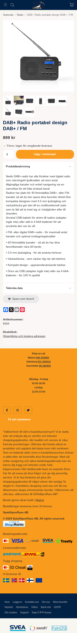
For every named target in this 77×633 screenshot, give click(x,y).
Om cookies (11, 612)
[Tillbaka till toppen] (65, 624)
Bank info (46, 607)
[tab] (38, 167)
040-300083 (42, 357)
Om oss (46, 602)
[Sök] (12, 5)
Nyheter (9, 607)
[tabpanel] (38, 226)
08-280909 (45, 365)
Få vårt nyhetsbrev (19, 419)
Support (24, 612)
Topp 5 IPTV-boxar (41, 612)
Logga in (17, 602)
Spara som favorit (22, 298)
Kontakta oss (32, 602)
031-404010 (44, 361)
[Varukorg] (71, 5)
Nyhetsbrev (22, 607)
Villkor (34, 607)
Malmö (40, 500)
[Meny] (5, 5)
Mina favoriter (60, 602)
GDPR (57, 607)
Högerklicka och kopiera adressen (24, 336)
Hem (7, 602)
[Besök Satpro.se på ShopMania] (14, 523)
